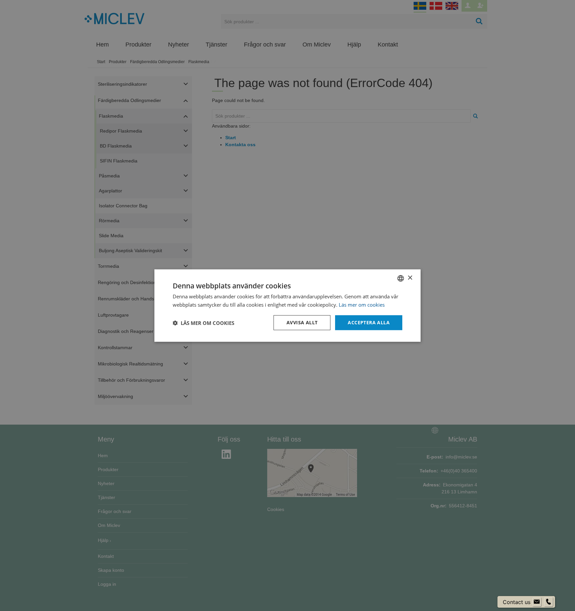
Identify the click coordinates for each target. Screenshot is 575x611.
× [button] (409, 277)
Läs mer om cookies (362, 304)
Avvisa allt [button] (302, 322)
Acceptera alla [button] (369, 322)
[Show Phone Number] (548, 602)
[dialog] (287, 305)
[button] (203, 322)
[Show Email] (536, 602)
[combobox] (400, 278)
